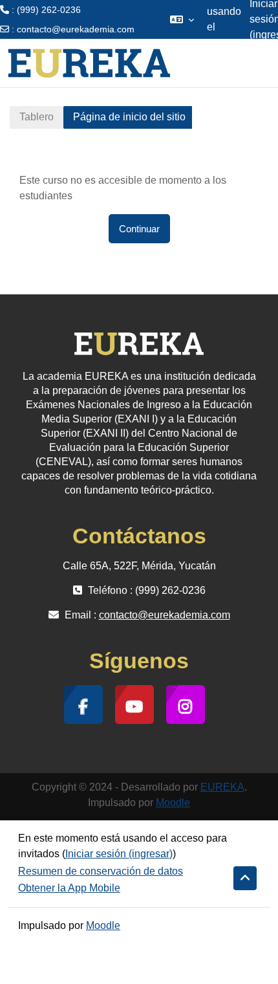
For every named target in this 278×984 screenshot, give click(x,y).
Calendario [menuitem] (239, 63)
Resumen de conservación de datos (100, 871)
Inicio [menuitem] (191, 63)
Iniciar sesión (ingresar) (119, 853)
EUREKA (222, 787)
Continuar (139, 228)
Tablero (36, 116)
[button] (182, 19)
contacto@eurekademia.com (75, 29)
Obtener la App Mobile (69, 887)
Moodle (173, 802)
